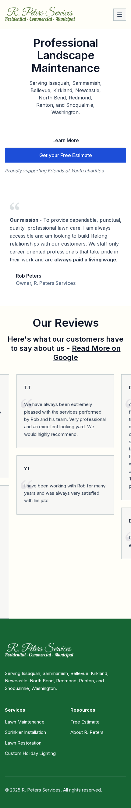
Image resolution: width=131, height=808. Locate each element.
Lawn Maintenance (24, 722)
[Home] (40, 14)
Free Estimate (85, 722)
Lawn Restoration (23, 743)
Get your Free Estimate (65, 155)
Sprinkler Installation (25, 732)
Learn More (65, 140)
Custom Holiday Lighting (30, 753)
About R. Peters (87, 732)
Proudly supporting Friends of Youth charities (54, 171)
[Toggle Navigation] (119, 15)
